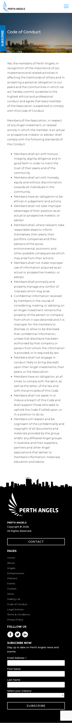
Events (11, 583)
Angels (11, 568)
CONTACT (36, 541)
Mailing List (13, 599)
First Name (14, 668)
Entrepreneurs (15, 573)
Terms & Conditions (18, 614)
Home (11, 557)
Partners (12, 578)
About (11, 562)
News (10, 593)
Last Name (13, 679)
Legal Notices (15, 609)
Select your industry (19, 690)
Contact (11, 588)
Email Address (17, 658)
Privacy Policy (15, 619)
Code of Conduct (17, 604)
